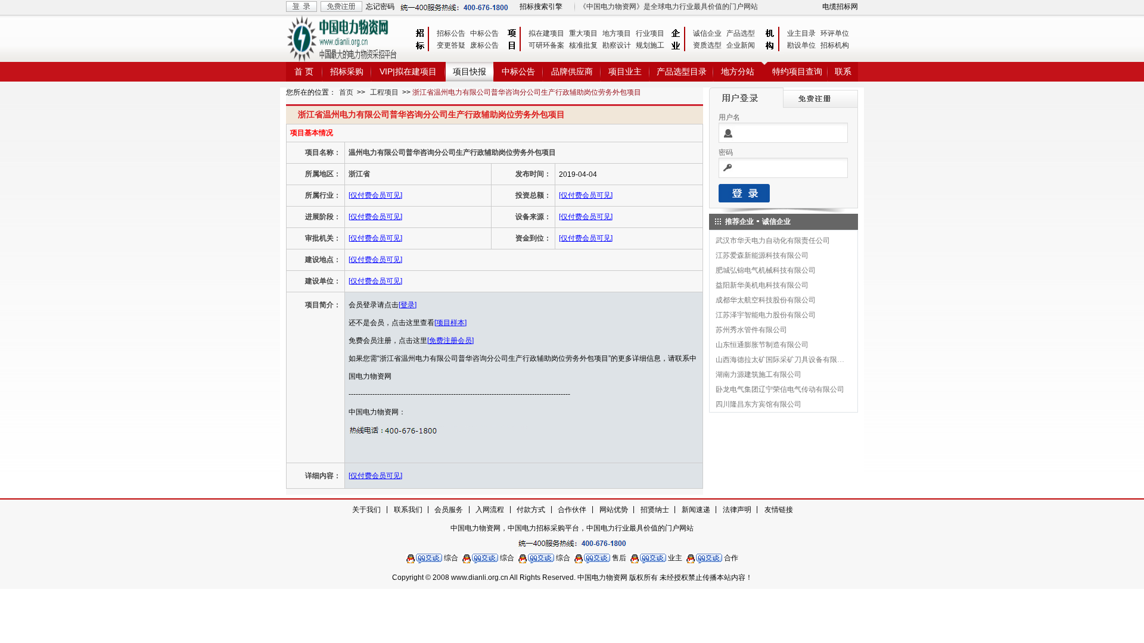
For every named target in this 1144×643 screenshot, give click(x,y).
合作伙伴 (572, 509)
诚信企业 (707, 33)
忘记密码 (380, 6)
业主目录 (801, 33)
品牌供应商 (572, 71)
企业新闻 (740, 45)
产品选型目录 (682, 71)
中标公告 (484, 33)
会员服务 (448, 509)
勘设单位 (801, 45)
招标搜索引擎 (541, 6)
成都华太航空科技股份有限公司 (766, 300)
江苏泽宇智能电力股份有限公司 (766, 315)
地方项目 (616, 33)
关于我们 (366, 509)
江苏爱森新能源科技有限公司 (762, 255)
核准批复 (583, 45)
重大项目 (583, 33)
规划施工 (650, 45)
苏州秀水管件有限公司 (751, 330)
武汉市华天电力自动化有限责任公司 (773, 240)
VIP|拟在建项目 (408, 71)
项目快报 (469, 71)
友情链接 (778, 509)
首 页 (303, 71)
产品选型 (740, 33)
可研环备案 (546, 45)
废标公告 (484, 45)
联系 (843, 71)
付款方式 (531, 509)
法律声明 (737, 509)
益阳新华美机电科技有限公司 (762, 285)
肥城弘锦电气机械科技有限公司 (766, 270)
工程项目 (384, 92)
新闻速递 (696, 509)
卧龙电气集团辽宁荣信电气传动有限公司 (780, 389)
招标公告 (451, 33)
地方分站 (737, 71)
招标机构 (834, 45)
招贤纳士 (655, 509)
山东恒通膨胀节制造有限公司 (762, 345)
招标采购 (346, 71)
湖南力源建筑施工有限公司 (758, 374)
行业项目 (650, 33)
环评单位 (834, 33)
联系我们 (408, 509)
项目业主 (625, 71)
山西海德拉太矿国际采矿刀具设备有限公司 (780, 359)
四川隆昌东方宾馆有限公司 (758, 404)
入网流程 (489, 509)
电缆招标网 (840, 6)
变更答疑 (451, 45)
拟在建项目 (546, 33)
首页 (346, 92)
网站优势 (613, 509)
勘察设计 (616, 45)
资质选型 (707, 45)
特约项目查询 (797, 71)
